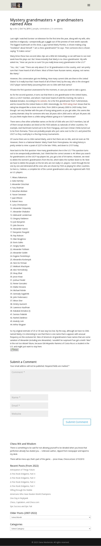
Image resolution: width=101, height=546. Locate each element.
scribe (15, 28)
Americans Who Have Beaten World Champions (30, 494)
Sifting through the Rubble (21, 490)
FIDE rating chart (70, 104)
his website (42, 101)
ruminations (45, 28)
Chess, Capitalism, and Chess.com (24, 502)
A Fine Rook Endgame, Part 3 (22, 478)
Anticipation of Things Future (22, 469)
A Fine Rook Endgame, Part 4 (22, 474)
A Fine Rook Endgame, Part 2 (22, 482)
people (36, 28)
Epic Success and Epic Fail (21, 506)
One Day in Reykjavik (19, 498)
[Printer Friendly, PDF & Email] (14, 349)
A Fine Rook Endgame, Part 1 (22, 486)
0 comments (57, 28)
